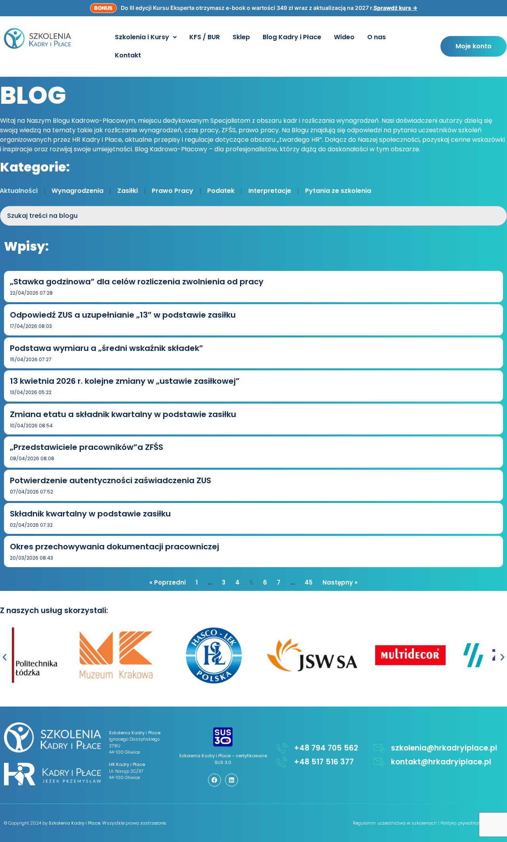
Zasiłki (127, 190)
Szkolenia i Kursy (142, 37)
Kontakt (128, 55)
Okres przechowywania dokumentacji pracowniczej (114, 546)
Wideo (344, 37)
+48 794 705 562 (326, 748)
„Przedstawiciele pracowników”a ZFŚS (86, 447)
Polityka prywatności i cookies (471, 823)
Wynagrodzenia (77, 190)
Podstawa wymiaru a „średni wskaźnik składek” (106, 348)
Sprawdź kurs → (395, 7)
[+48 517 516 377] (282, 762)
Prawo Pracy (172, 190)
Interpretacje (269, 190)
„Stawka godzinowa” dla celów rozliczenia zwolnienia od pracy (136, 281)
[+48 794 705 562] (282, 748)
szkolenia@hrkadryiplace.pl (444, 748)
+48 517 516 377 (324, 761)
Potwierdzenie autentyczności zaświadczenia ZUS (110, 480)
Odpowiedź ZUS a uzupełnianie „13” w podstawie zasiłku (123, 314)
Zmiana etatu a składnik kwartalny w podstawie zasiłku (123, 414)
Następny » (340, 582)
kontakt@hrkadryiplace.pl (441, 761)
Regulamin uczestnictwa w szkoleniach (395, 823)
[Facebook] (214, 780)
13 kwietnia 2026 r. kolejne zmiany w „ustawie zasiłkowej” (125, 381)
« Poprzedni (167, 582)
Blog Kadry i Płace (292, 37)
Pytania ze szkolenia (338, 190)
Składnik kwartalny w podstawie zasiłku (90, 513)
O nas (376, 37)
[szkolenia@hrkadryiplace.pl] (379, 748)
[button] (146, 37)
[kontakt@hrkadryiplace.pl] (379, 762)
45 (309, 582)
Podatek (220, 190)
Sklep (241, 37)
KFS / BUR (204, 37)
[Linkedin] (231, 780)
